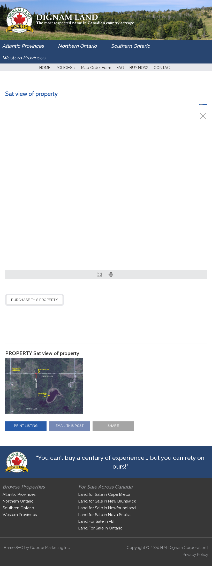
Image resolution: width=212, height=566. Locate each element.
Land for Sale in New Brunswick (107, 501)
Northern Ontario (77, 46)
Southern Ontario (130, 46)
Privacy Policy (195, 554)
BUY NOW (139, 67)
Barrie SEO (13, 547)
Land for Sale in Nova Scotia (104, 514)
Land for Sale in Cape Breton (105, 494)
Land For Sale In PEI (96, 521)
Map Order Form (96, 67)
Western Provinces (23, 57)
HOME (44, 67)
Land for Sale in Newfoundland (107, 508)
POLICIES (66, 67)
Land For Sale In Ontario (100, 528)
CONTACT (163, 67)
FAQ (120, 67)
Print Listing (26, 426)
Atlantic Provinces (23, 46)
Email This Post (70, 426)
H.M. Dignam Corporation (183, 547)
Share (113, 426)
